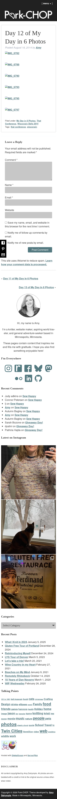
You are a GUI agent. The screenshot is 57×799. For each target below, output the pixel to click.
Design (5, 704)
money (4, 719)
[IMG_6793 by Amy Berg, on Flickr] (12, 87)
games (14, 709)
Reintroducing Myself (18, 653)
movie (11, 718)
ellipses (23, 704)
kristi (47, 713)
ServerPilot (33, 755)
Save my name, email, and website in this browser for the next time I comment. (27, 224)
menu (47, 3)
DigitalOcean (17, 755)
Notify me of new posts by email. (26, 242)
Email (9, 197)
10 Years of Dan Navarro (19, 679)
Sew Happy (29, 396)
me (52, 713)
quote (31, 725)
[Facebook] (28, 368)
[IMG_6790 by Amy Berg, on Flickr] (12, 76)
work (13, 736)
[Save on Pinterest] (3, 249)
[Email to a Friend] (3, 255)
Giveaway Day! (34, 422)
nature (28, 718)
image (4, 713)
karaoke (22, 713)
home (47, 709)
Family (37, 704)
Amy (38, 47)
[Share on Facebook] (3, 243)
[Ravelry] (18, 368)
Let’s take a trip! (14, 661)
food (47, 703)
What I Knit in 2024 (16, 642)
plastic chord (22, 725)
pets (48, 718)
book (25, 699)
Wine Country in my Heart (20, 664)
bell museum (16, 699)
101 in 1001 (5, 699)
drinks (14, 704)
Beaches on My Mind (17, 672)
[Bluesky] (38, 368)
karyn (29, 713)
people (39, 718)
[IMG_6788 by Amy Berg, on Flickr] (12, 64)
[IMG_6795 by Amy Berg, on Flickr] (12, 98)
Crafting (48, 699)
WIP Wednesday (15, 683)
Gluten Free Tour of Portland (22, 645)
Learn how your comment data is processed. (26, 262)
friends (6, 709)
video (36, 731)
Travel (48, 725)
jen (17, 713)
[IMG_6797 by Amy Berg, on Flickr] (12, 109)
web (44, 731)
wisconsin (32, 126)
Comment (11, 160)
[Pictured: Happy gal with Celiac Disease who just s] (28, 581)
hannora (22, 709)
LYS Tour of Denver (16, 657)
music (20, 718)
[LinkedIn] (28, 378)
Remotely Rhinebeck (17, 676)
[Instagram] (8, 368)
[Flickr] (18, 378)
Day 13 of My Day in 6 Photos (36, 287)
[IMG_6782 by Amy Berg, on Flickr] (12, 53)
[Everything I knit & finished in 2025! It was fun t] (28, 472)
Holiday (38, 709)
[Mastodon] (48, 368)
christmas (39, 699)
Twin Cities (11, 731)
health (31, 709)
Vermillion (28, 731)
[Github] (38, 378)
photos (9, 724)
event (30, 704)
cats (31, 699)
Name (9, 185)
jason (11, 713)
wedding (51, 732)
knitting (37, 713)
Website (9, 210)
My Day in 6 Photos (25, 120)
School (39, 725)
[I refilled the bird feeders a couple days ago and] (28, 527)
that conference (18, 126)
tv (53, 725)
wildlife (5, 736)
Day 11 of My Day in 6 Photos (20, 278)
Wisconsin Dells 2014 (27, 123)
